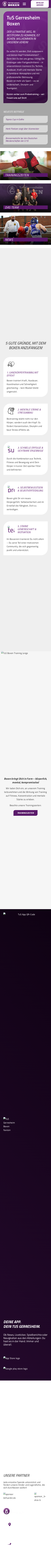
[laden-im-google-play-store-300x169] (16, 1369)
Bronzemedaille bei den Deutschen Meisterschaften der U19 (21, 140)
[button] (24, 4)
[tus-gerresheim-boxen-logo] (11, 4)
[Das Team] (25, 197)
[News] (25, 230)
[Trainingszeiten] (25, 165)
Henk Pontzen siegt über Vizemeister (22, 128)
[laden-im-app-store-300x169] (16, 1358)
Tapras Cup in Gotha (15, 119)
